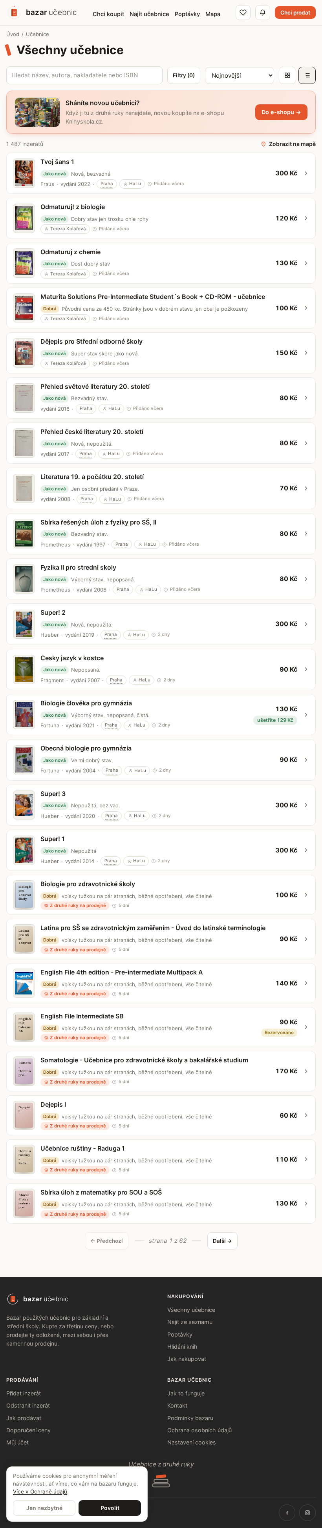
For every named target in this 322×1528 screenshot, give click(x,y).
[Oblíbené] (243, 12)
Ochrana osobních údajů (199, 1430)
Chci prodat (295, 12)
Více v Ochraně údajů (40, 1491)
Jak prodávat (23, 1418)
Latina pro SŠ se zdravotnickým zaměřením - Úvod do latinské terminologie (152, 928)
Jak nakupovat (186, 1358)
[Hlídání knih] (262, 12)
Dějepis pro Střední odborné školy (91, 341)
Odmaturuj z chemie (70, 252)
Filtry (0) (184, 75)
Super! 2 (53, 612)
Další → (222, 1241)
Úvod (12, 34)
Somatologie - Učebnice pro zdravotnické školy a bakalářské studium (144, 1060)
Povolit (110, 1507)
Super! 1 (52, 839)
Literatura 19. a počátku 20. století (92, 477)
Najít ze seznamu (189, 1322)
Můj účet (17, 1442)
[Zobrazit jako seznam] (307, 75)
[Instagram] (307, 1512)
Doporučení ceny (28, 1430)
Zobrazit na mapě (292, 143)
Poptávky (179, 1334)
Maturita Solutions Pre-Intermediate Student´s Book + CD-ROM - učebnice (152, 297)
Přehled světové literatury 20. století (95, 386)
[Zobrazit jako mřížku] (287, 75)
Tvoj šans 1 (57, 162)
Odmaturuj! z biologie (72, 207)
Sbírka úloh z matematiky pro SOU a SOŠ (101, 1192)
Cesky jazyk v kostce (72, 658)
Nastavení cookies (191, 1442)
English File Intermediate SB (82, 1016)
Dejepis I (53, 1104)
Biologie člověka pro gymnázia (86, 703)
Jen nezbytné (44, 1507)
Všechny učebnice (191, 1309)
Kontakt (177, 1405)
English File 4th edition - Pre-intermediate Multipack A (121, 972)
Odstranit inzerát (28, 1405)
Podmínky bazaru (190, 1418)
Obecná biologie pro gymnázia (86, 748)
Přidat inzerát (23, 1393)
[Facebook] (287, 1512)
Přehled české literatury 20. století (91, 431)
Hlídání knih (182, 1346)
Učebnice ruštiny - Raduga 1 (82, 1148)
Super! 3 (53, 794)
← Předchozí (106, 1241)
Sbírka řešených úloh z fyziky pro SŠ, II (98, 522)
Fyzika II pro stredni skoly (78, 567)
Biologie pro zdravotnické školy (87, 884)
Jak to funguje (186, 1393)
